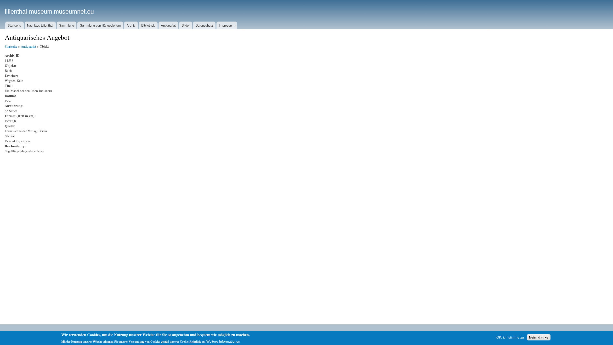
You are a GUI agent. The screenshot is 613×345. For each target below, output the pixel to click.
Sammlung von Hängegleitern (100, 25)
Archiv (131, 25)
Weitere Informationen (223, 341)
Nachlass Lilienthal (40, 25)
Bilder (186, 25)
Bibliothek (148, 25)
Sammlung (66, 25)
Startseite (14, 25)
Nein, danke (538, 337)
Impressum (226, 25)
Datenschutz (204, 25)
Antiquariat (168, 25)
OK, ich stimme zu (510, 337)
